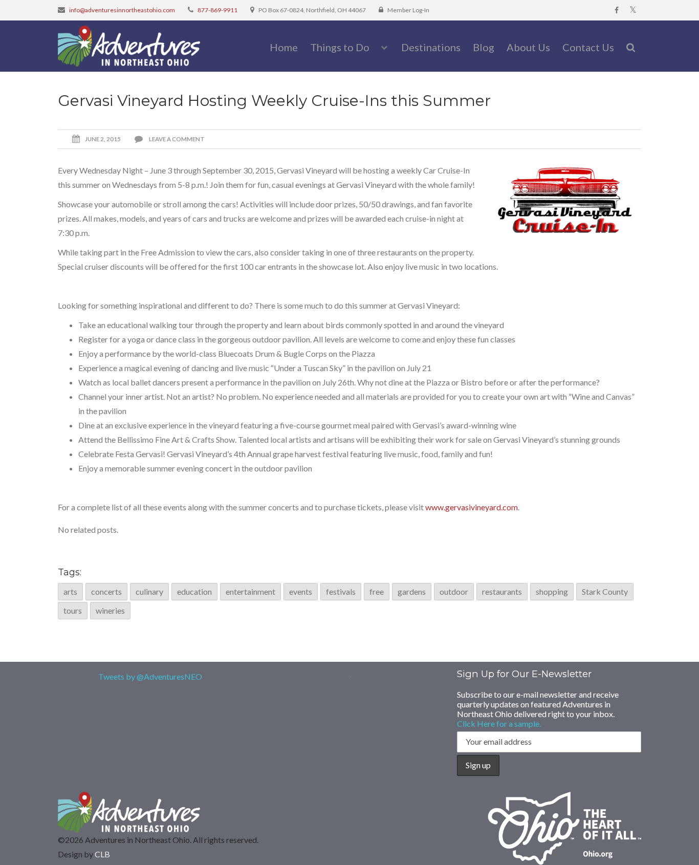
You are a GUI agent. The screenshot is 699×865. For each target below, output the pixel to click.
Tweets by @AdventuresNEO (150, 676)
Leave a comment (177, 139)
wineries (110, 610)
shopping (552, 591)
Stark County (605, 591)
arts (70, 591)
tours (72, 610)
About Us (528, 47)
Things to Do (339, 47)
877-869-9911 (217, 10)
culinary (149, 591)
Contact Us (588, 47)
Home (284, 47)
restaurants (502, 591)
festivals (341, 591)
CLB (102, 854)
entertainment (250, 591)
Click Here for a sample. (499, 723)
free (376, 591)
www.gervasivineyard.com (471, 507)
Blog (483, 47)
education (194, 591)
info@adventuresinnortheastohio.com (122, 10)
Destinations (431, 47)
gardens (412, 591)
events (300, 591)
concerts (106, 591)
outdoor (454, 591)
